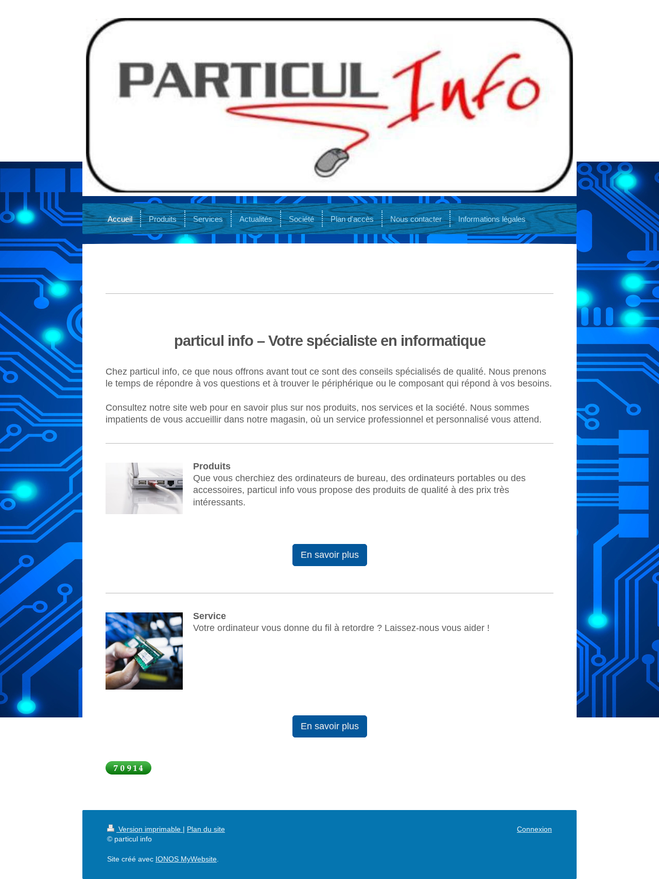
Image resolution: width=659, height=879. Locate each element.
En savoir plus (330, 555)
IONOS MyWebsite (186, 859)
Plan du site (206, 829)
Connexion (534, 829)
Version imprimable (149, 829)
